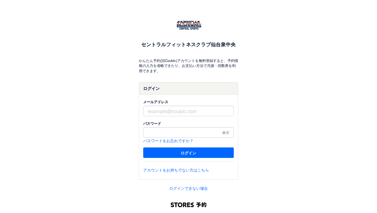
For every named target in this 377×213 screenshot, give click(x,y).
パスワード (152, 123)
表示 (225, 132)
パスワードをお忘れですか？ (168, 140)
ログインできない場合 (188, 188)
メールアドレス (155, 101)
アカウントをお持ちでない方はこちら (176, 170)
